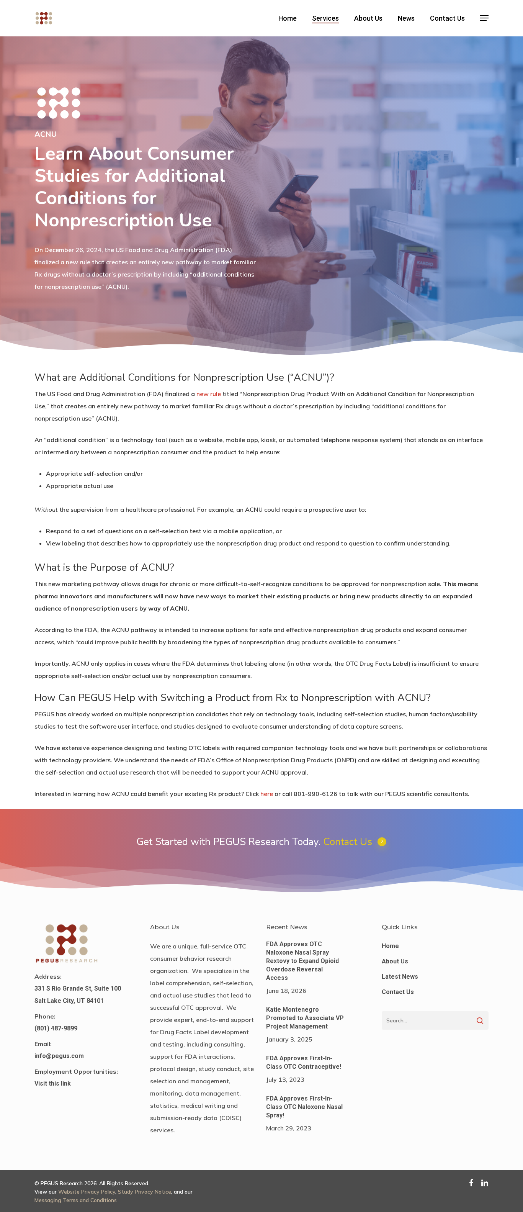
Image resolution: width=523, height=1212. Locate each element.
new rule (208, 394)
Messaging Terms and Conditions (75, 1200)
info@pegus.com (59, 1056)
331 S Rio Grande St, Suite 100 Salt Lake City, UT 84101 (77, 994)
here (266, 794)
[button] (484, 18)
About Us (395, 961)
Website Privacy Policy (86, 1191)
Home (390, 946)
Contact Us (398, 992)
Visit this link (52, 1083)
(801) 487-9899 (55, 1028)
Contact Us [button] (347, 841)
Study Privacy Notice (144, 1191)
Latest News (400, 976)
